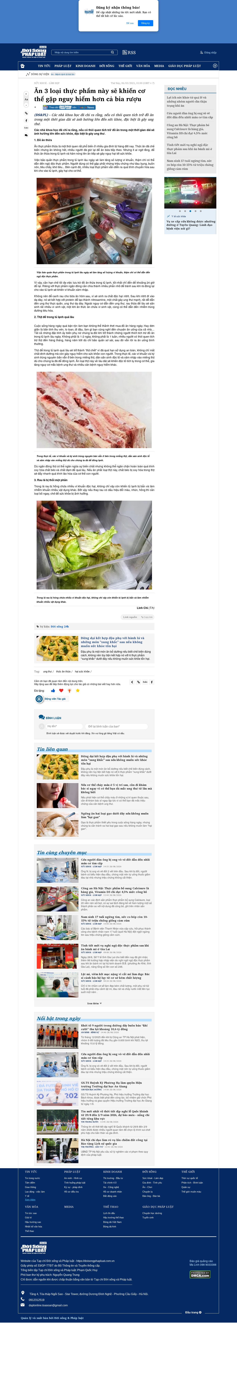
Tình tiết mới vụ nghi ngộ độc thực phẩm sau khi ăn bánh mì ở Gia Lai (115, 947)
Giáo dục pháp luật (184, 65)
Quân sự (185, 1187)
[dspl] (22, 66)
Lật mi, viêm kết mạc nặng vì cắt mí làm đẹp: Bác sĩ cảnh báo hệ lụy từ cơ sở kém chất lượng (115, 976)
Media (159, 65)
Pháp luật (62, 65)
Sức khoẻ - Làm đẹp (152, 1178)
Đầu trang (192, 1312)
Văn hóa (143, 65)
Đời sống (106, 65)
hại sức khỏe (82, 671)
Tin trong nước (32, 1178)
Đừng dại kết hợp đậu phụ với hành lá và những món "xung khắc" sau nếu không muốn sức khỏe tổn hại (112, 642)
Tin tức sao (31, 1213)
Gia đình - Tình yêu (152, 1182)
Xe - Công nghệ (111, 1187)
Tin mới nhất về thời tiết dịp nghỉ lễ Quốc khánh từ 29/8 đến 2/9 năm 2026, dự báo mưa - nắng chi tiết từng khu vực (115, 1115)
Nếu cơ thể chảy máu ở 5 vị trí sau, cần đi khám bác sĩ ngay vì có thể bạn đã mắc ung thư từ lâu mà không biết (116, 788)
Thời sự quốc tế (189, 1178)
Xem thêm (93, 1003)
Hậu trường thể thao (113, 1217)
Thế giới (125, 65)
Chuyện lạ (147, 1191)
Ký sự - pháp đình (73, 1187)
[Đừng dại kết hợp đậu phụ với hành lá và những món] (57, 648)
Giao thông (30, 1187)
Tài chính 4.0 (109, 1182)
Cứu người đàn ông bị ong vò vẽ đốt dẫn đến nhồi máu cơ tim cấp (115, 861)
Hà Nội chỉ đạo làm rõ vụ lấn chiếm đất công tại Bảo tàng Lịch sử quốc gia (114, 1141)
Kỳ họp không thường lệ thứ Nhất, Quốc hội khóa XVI (192, 74)
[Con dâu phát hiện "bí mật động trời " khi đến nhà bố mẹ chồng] (190, 193)
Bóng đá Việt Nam (112, 1222)
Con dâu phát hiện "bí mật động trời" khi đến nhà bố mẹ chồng (189, 223)
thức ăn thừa (63, 671)
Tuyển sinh (148, 1217)
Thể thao (29, 1231)
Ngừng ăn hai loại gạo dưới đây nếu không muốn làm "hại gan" (115, 815)
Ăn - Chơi (147, 1187)
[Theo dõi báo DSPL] (69, 107)
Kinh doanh (85, 65)
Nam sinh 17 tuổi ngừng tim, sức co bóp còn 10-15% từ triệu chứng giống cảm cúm (114, 918)
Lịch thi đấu (109, 1213)
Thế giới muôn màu (191, 1191)
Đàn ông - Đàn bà (151, 1196)
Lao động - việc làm (35, 1191)
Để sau (130, 23)
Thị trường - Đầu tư (113, 1178)
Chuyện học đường (152, 1213)
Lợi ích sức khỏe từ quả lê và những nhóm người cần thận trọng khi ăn (187, 102)
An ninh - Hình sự (73, 1178)
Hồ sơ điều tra (71, 1191)
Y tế (27, 1196)
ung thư (47, 671)
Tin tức (44, 65)
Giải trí (28, 1217)
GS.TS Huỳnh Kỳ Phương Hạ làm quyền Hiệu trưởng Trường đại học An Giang (111, 1084)
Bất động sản (110, 1196)
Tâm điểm (30, 1182)
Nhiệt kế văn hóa (33, 1226)
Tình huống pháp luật (74, 1182)
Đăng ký (145, 23)
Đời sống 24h (60, 626)
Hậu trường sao (33, 1222)
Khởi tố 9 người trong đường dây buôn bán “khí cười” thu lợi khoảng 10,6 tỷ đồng (114, 1027)
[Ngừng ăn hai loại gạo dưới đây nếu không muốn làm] (57, 824)
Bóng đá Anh (109, 1226)
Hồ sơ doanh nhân (112, 1191)
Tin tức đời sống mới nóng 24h (186, 216)
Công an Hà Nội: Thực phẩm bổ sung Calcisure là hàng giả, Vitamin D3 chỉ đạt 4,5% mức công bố (115, 890)
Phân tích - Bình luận (192, 1182)
